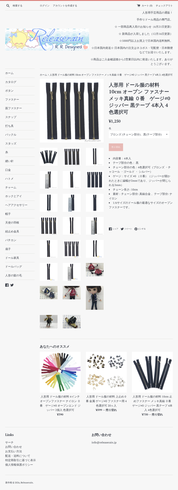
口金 (8, 170)
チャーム (10, 187)
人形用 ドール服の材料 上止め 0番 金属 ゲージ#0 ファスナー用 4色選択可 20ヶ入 (106, 401)
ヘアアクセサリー (16, 205)
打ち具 (9, 126)
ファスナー (12, 99)
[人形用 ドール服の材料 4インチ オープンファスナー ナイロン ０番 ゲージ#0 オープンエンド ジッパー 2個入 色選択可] (60, 372)
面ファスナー (13, 108)
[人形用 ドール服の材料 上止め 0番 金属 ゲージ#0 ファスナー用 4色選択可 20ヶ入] (106, 372)
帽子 (8, 214)
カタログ (10, 82)
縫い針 (9, 161)
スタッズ (10, 143)
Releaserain (27, 482)
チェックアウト (164, 5)
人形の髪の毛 (13, 275)
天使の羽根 (12, 222)
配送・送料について (17, 456)
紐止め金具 (12, 231)
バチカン (10, 240)
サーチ (9, 442)
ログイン (45, 5)
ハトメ (9, 178)
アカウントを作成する (65, 5)
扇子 (8, 249)
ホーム (9, 73)
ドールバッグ (13, 266)
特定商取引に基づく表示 (20, 460)
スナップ (10, 117)
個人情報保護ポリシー (19, 465)
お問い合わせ (13, 447)
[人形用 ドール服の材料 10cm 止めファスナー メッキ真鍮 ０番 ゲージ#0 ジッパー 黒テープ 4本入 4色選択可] (152, 372)
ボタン (9, 90)
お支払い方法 (13, 451)
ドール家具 (12, 258)
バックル (10, 134)
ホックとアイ (13, 196)
